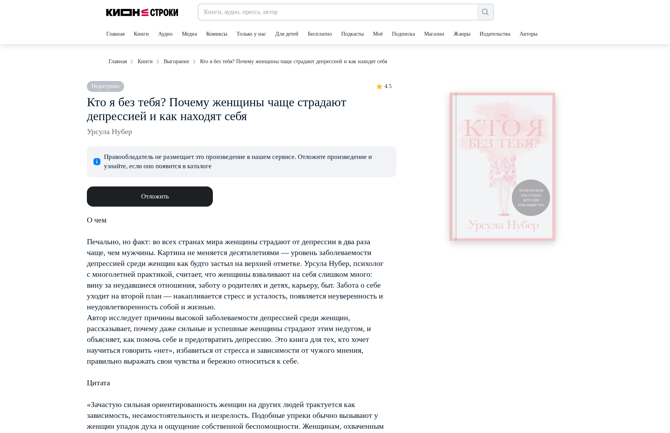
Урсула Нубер (109, 131)
